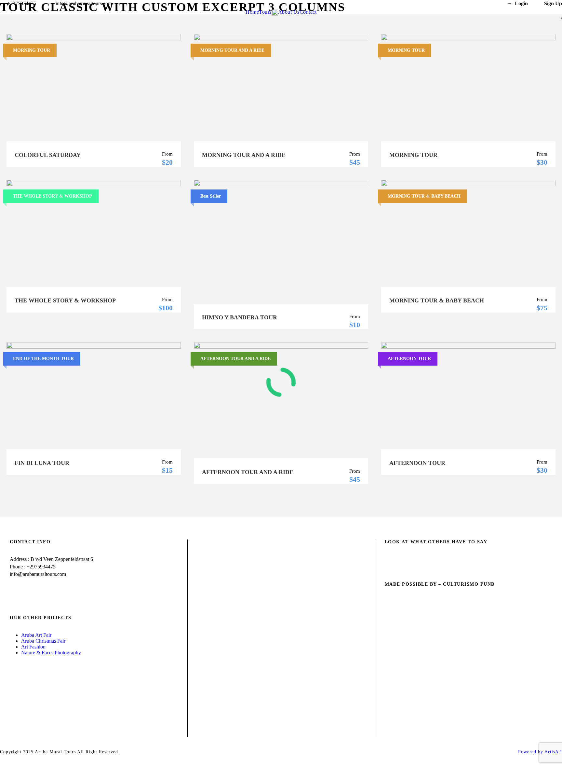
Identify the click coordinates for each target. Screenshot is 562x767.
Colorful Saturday (48, 155)
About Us (289, 12)
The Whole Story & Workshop (65, 300)
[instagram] (496, 3)
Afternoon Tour (417, 463)
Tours (265, 12)
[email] (472, 3)
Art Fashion (33, 646)
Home (252, 12)
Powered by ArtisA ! (540, 751)
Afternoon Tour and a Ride (247, 472)
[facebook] (484, 3)
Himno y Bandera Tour (239, 317)
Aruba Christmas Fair (43, 641)
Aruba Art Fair (36, 635)
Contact (308, 12)
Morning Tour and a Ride (244, 155)
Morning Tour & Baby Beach (436, 300)
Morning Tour (413, 155)
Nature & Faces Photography (51, 652)
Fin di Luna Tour (42, 463)
